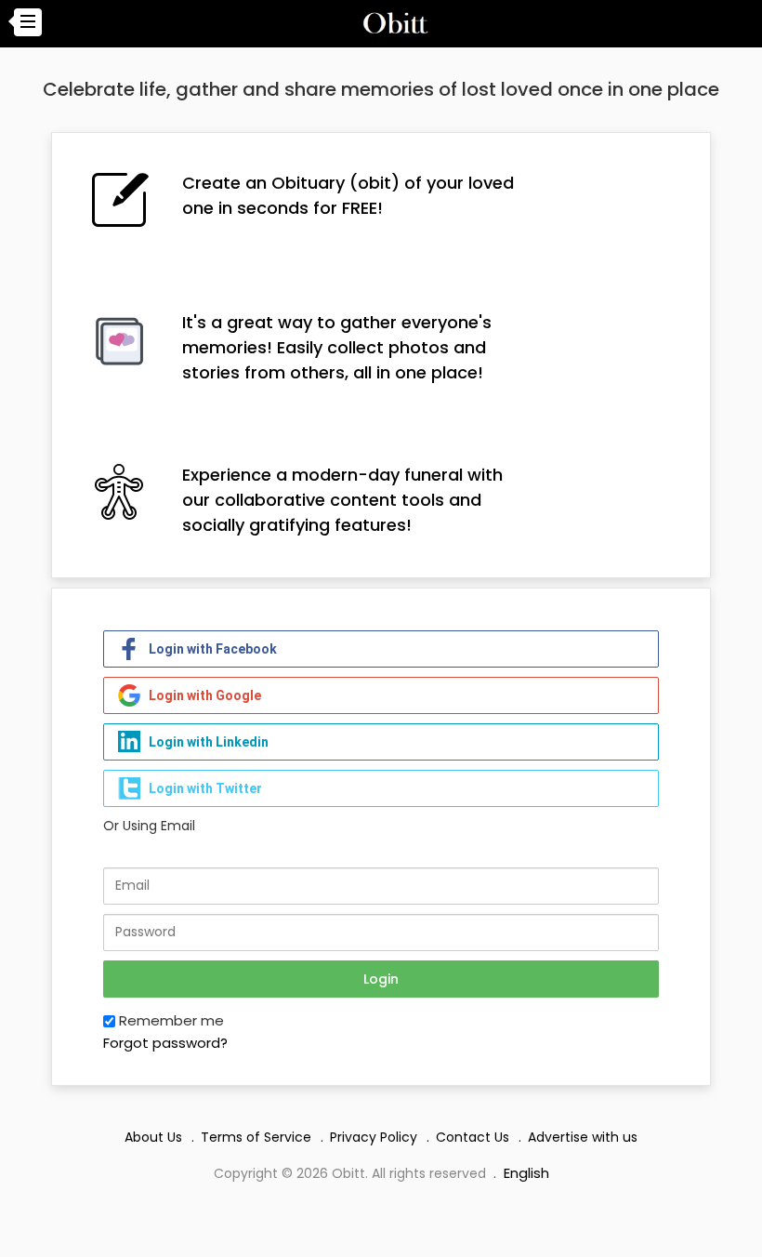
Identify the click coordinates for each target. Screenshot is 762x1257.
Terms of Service (256, 1137)
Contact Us (472, 1137)
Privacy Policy (373, 1137)
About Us (153, 1137)
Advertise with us (582, 1137)
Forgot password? (165, 1043)
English (526, 1173)
